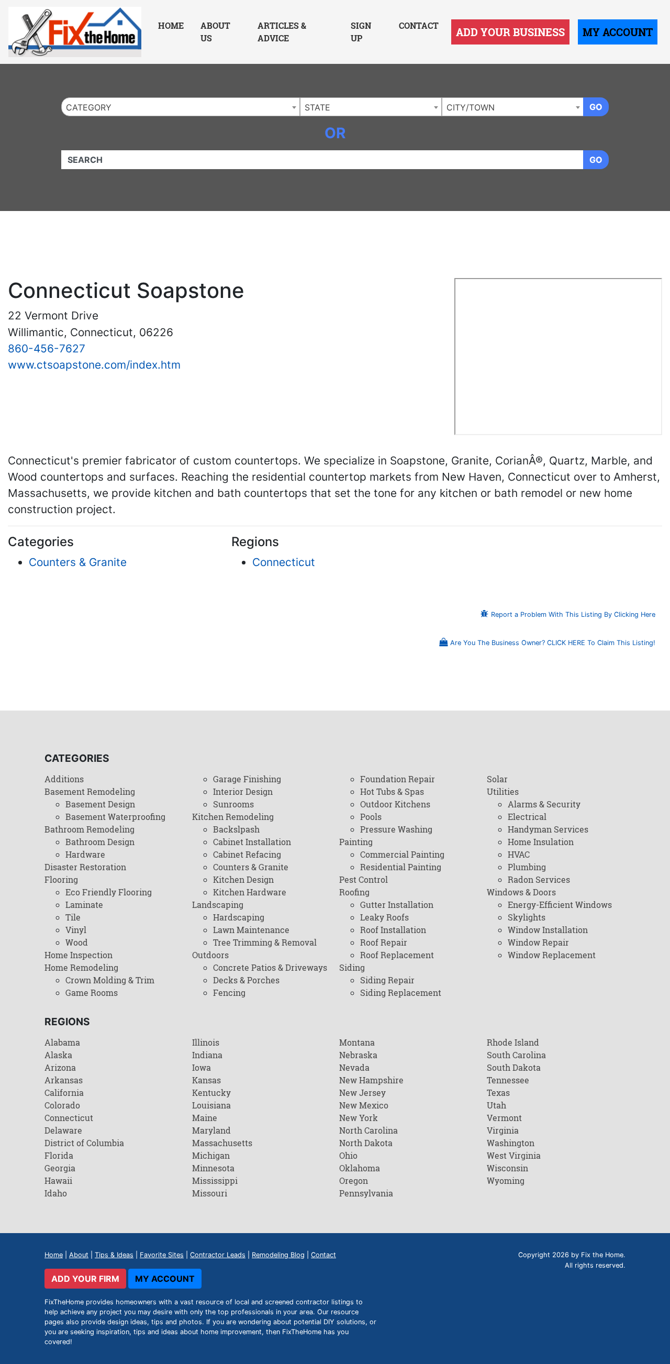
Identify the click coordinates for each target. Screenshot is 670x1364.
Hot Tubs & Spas (392, 791)
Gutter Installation (396, 904)
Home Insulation (541, 841)
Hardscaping (238, 917)
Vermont (504, 1117)
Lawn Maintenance (251, 929)
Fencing (229, 992)
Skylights (526, 917)
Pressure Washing (396, 829)
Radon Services (539, 879)
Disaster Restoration (85, 866)
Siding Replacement (400, 992)
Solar (497, 778)
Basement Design (100, 804)
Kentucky (211, 1092)
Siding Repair (387, 979)
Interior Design (243, 791)
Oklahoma (359, 1167)
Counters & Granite (78, 562)
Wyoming (505, 1180)
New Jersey (362, 1092)
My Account (618, 32)
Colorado (62, 1105)
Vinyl (75, 929)
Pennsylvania (366, 1193)
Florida (58, 1155)
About (78, 1255)
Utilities (503, 791)
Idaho (55, 1193)
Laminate (84, 904)
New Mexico (363, 1105)
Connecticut (283, 562)
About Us (215, 31)
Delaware (63, 1130)
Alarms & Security (544, 804)
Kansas (206, 1079)
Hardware (85, 854)
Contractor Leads (217, 1255)
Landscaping (217, 904)
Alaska (58, 1054)
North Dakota (366, 1142)
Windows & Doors (521, 891)
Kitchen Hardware (249, 891)
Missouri (209, 1193)
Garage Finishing (247, 778)
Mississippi (215, 1180)
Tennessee (508, 1079)
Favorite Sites (162, 1255)
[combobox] (180, 106)
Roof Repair (383, 942)
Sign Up (361, 31)
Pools (371, 816)
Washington (510, 1142)
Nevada (354, 1067)
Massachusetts (222, 1142)
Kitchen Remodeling (233, 816)
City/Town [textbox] (470, 107)
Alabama (62, 1042)
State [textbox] (317, 107)
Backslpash (236, 829)
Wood (76, 942)
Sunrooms (233, 804)
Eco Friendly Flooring (108, 891)
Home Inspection (78, 954)
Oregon (353, 1180)
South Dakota (514, 1067)
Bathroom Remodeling (89, 829)
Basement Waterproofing (115, 816)
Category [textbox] (88, 107)
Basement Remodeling (89, 791)
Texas (498, 1092)
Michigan (211, 1155)
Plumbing (527, 866)
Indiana (207, 1054)
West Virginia (514, 1155)
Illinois (205, 1042)
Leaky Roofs (384, 917)
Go (595, 107)
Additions (64, 778)
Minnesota (213, 1167)
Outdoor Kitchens (395, 804)
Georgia (59, 1167)
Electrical (527, 816)
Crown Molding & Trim (109, 979)
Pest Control (363, 879)
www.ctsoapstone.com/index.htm (94, 364)
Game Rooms (91, 992)
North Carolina (368, 1130)
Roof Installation (393, 929)
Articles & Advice (282, 31)
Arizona (60, 1067)
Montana (357, 1042)
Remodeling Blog (278, 1255)
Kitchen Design (243, 879)
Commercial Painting (402, 854)
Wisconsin (507, 1167)
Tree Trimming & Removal (265, 942)
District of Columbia (84, 1142)
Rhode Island (513, 1042)
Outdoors (210, 954)
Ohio (348, 1155)
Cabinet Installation (252, 841)
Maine (204, 1117)
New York (358, 1117)
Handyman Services (548, 829)
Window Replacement (552, 954)
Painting (356, 841)
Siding (352, 967)
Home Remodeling (81, 967)
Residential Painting (400, 866)
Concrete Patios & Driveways (270, 967)
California (64, 1092)
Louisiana (211, 1105)
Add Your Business (510, 32)
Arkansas (63, 1079)
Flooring (61, 879)
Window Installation (548, 929)
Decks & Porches (246, 979)
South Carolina (516, 1054)
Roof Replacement (397, 954)
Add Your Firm (85, 1278)
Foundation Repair (397, 778)
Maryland (211, 1130)
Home (171, 25)
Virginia (503, 1130)
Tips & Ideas (114, 1255)
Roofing (354, 891)
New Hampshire (371, 1079)
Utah (496, 1105)
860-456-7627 (46, 348)
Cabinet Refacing (247, 854)
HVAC (519, 854)
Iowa (201, 1067)
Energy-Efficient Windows (560, 904)
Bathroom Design (100, 841)
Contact (419, 25)
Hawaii (58, 1180)
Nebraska (358, 1054)
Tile (73, 917)
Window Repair (538, 942)
